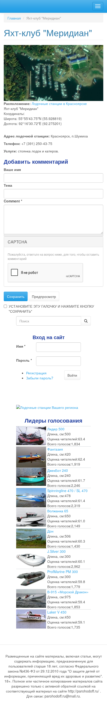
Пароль (24, 360)
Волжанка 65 (57, 510)
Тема (8, 185)
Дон (50, 531)
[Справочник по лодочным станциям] (47, 406)
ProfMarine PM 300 (62, 571)
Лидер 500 (55, 428)
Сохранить (15, 296)
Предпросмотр (44, 296)
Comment (13, 200)
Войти (72, 375)
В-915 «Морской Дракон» (68, 591)
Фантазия (55, 449)
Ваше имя (12, 169)
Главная (14, 17)
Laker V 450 (56, 612)
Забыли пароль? (39, 377)
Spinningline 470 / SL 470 (67, 490)
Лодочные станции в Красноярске (59, 103)
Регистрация (36, 372)
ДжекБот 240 (57, 470)
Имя (20, 346)
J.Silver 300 (56, 551)
